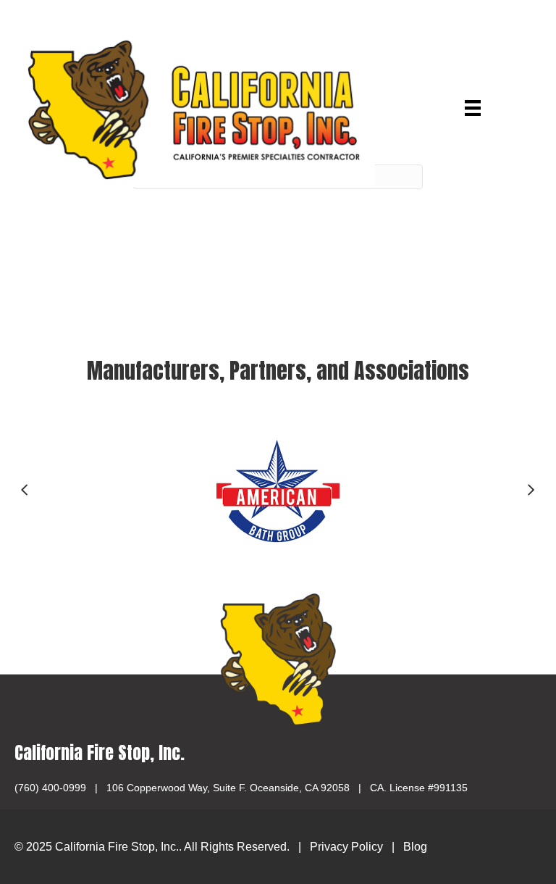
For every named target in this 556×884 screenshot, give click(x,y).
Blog (415, 847)
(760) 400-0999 (50, 787)
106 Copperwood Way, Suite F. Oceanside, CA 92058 (228, 787)
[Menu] (473, 108)
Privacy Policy (346, 847)
